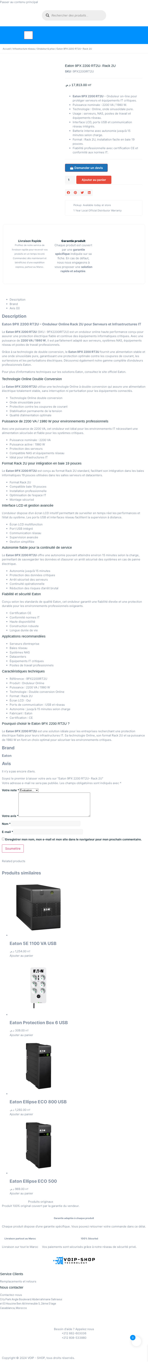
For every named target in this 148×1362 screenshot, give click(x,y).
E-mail (7, 832)
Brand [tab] (14, 304)
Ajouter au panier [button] (21, 955)
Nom (6, 824)
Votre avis (10, 816)
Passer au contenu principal (19, 2)
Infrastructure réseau (24, 48)
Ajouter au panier (94, 180)
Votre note (10, 790)
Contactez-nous (11, 1295)
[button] (68, 192)
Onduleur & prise (46, 48)
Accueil (7, 48)
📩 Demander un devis (86, 168)
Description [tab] (17, 299)
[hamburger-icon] (28, 35)
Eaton (121, 372)
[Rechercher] (47, 15)
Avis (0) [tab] (15, 308)
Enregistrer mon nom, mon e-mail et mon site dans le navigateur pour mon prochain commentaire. (73, 839)
